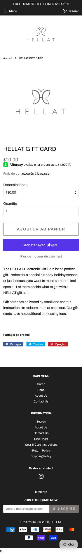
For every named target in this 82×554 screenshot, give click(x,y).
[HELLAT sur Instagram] (41, 477)
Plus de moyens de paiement (41, 256)
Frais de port (12, 173)
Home (41, 384)
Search (41, 421)
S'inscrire (64, 508)
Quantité (10, 203)
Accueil (7, 58)
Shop (41, 390)
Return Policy (41, 450)
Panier (74, 11)
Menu (13, 11)
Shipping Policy (41, 456)
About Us (41, 395)
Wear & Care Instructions (41, 444)
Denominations (15, 185)
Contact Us (41, 401)
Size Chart (41, 439)
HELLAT (56, 522)
